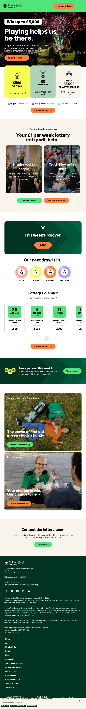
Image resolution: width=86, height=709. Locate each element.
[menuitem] (43, 639)
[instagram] (17, 591)
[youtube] (12, 591)
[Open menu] (81, 6)
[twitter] (23, 591)
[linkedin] (28, 591)
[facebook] (6, 591)
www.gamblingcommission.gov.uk (26, 610)
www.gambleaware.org (66, 600)
